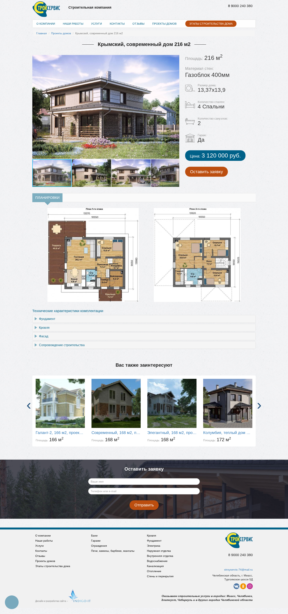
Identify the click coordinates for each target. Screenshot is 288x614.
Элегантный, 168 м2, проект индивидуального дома (172, 432)
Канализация (155, 566)
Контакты (117, 23)
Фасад (43, 336)
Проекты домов (164, 23)
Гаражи (96, 540)
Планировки (47, 198)
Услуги (96, 23)
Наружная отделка (159, 550)
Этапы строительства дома (211, 23)
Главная (41, 33)
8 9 (230, 6)
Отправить (144, 505)
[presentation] (28, 405)
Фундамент (47, 319)
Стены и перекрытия (160, 576)
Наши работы (73, 23)
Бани (94, 535)
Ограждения (99, 545)
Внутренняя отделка (160, 555)
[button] (176, 107)
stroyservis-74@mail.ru (238, 569)
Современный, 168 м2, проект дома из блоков (116, 432)
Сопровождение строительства (62, 345)
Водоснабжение (157, 561)
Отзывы (138, 23)
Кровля (44, 327)
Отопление (154, 571)
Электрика (153, 545)
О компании (45, 23)
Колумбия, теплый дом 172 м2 (227, 432)
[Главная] (46, 5)
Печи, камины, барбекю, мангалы (112, 550)
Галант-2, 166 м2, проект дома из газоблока (60, 432)
